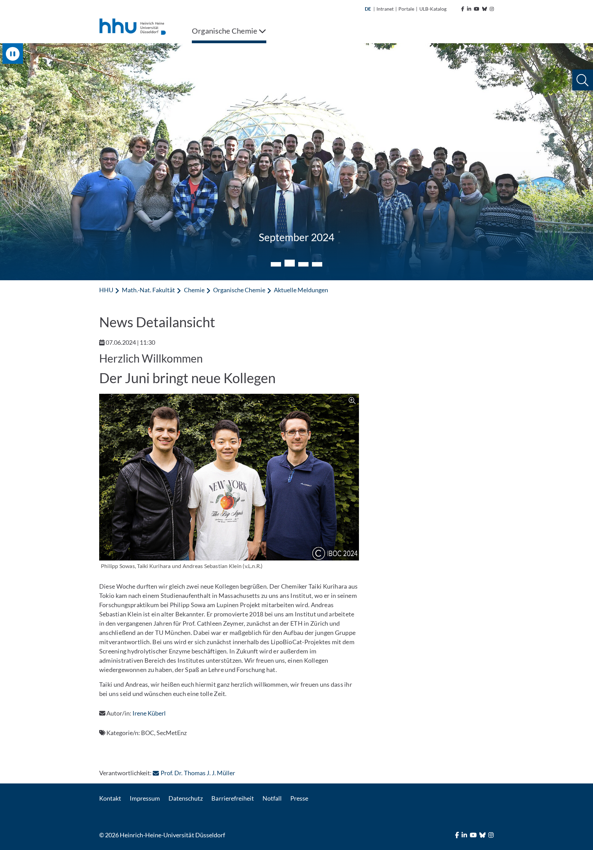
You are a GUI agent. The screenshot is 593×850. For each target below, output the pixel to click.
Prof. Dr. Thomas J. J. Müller (198, 773)
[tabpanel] (296, 161)
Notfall (272, 798)
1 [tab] (276, 264)
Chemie (194, 290)
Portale (406, 9)
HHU (106, 290)
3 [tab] (303, 264)
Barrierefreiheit (232, 798)
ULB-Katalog (432, 9)
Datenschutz (185, 798)
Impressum (145, 798)
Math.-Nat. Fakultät (148, 290)
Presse (299, 798)
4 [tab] (317, 264)
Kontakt (110, 798)
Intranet (385, 9)
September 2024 (296, 237)
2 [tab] (289, 263)
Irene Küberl (149, 713)
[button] (582, 80)
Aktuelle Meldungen (301, 290)
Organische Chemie (239, 290)
